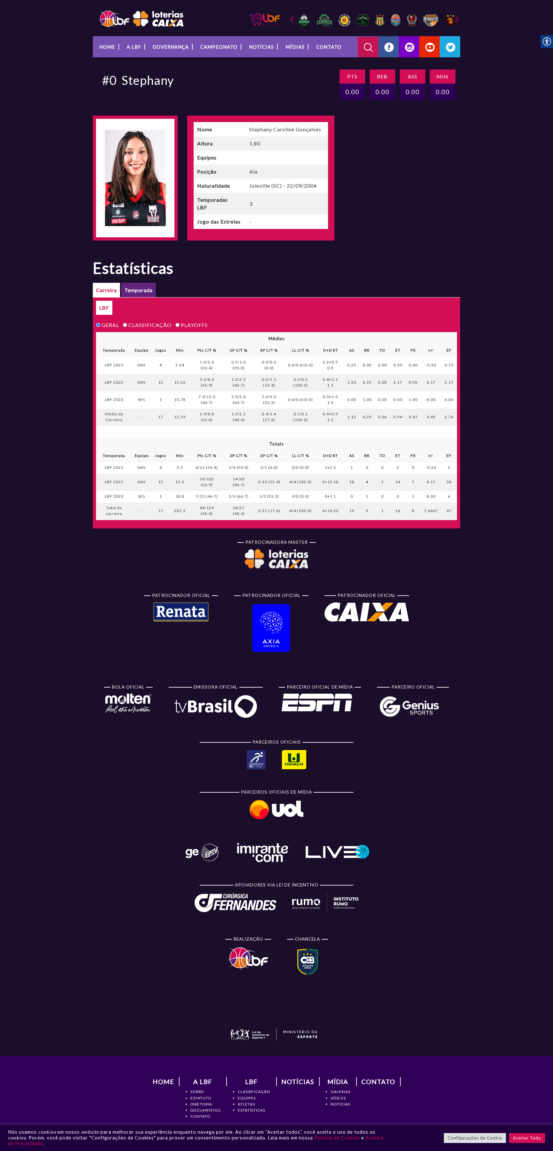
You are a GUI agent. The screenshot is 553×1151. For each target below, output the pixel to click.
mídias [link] (295, 47)
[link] (140, 19)
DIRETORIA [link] (201, 1104)
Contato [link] (328, 47)
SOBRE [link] (197, 1091)
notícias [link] (261, 47)
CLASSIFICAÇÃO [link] (254, 1091)
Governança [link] (171, 47)
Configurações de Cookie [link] (475, 1137)
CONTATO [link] (200, 1116)
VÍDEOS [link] (338, 1098)
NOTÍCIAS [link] (340, 1104)
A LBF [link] (134, 47)
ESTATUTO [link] (201, 1098)
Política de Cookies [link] (337, 1137)
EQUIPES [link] (247, 1098)
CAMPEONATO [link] (218, 47)
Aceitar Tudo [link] (527, 1137)
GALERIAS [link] (340, 1091)
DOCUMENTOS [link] (205, 1110)
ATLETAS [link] (246, 1104)
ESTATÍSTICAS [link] (251, 1110)
